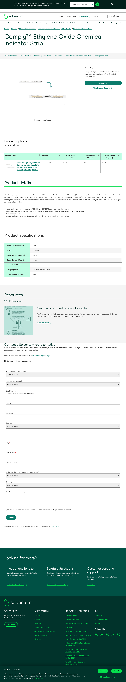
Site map (98, 623)
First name (10, 403)
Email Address (11, 391)
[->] (97, 4)
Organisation (11, 452)
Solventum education (72, 619)
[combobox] (102, 16)
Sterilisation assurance (27, 29)
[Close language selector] (112, 4)
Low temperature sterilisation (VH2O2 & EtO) (54, 29)
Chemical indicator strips (82, 29)
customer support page (41, 355)
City (8, 443)
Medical (14, 29)
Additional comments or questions (18, 492)
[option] (43, 94)
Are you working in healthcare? (17, 371)
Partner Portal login (101, 619)
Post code (10, 433)
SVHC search (69, 627)
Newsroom (38, 639)
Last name (10, 413)
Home (6, 29)
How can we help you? (14, 381)
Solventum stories (71, 615)
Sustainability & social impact (44, 631)
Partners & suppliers (41, 627)
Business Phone (11, 462)
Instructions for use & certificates (76, 631)
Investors (68, 16)
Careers (74, 16)
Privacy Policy (40, 678)
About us (37, 615)
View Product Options (101, 88)
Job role (9, 482)
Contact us (98, 615)
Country (9, 423)
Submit (11, 517)
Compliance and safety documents (77, 623)
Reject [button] (116, 671)
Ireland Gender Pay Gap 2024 (75, 639)
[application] (43, 92)
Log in (61, 16)
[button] (106, 677)
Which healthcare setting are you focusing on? (23, 472)
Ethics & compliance (41, 635)
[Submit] (110, 16)
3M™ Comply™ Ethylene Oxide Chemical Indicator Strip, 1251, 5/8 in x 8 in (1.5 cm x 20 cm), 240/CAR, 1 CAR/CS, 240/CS (28, 166)
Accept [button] (103, 671)
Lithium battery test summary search (78, 635)
